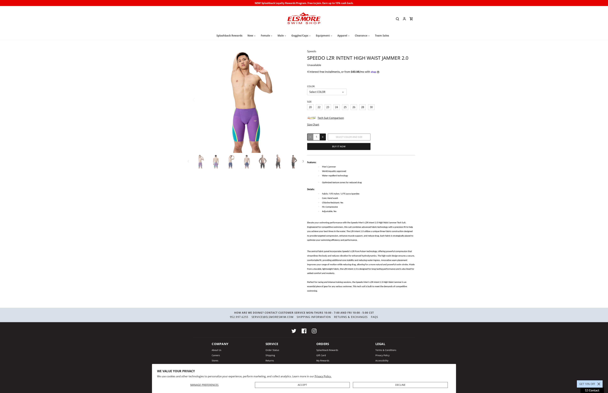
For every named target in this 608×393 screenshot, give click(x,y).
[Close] (599, 384)
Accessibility (381, 360)
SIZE (309, 101)
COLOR (311, 86)
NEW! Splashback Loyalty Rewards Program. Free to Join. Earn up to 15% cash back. (304, 3)
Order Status (272, 350)
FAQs (374, 317)
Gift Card (321, 355)
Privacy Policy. (323, 376)
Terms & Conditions (385, 350)
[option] (246, 99)
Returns (270, 360)
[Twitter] (293, 331)
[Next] (295, 99)
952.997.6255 (239, 317)
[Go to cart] (411, 18)
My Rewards (322, 360)
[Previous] (198, 99)
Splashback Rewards (327, 350)
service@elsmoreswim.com (273, 317)
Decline (400, 385)
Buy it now (338, 146)
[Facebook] (304, 331)
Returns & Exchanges (351, 317)
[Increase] (323, 137)
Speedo (311, 51)
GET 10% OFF (587, 384)
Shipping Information (314, 317)
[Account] (404, 18)
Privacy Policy (382, 355)
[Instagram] (314, 331)
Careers (216, 355)
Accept (302, 385)
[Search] (397, 18)
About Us (216, 350)
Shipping (270, 355)
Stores (215, 360)
